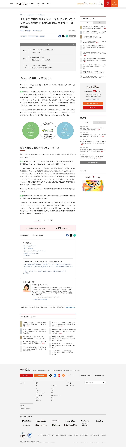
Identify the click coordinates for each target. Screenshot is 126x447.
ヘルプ (39, 435)
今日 (87, 23)
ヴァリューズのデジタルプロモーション (35, 251)
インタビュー (54, 385)
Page (25, 51)
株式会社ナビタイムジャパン (32, 253)
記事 (38, 3)
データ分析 (23, 36)
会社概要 (76, 435)
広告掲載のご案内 (86, 375)
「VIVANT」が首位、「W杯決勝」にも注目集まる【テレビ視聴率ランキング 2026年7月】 (34, 324)
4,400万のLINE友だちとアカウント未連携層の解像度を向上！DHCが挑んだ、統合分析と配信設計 (64, 331)
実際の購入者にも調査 (38, 57)
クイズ (52, 390)
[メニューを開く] (11, 3)
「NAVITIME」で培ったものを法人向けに (43, 49)
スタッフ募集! (55, 435)
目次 (48, 44)
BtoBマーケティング (40, 393)
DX (36, 385)
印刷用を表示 (26, 235)
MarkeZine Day (70, 385)
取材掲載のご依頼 (99, 375)
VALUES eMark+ (28, 248)
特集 (43, 3)
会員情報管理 (63, 435)
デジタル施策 (39, 395)
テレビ (52, 397)
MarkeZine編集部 (36, 30)
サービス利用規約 (84, 435)
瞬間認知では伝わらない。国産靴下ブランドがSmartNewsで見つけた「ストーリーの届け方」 (63, 345)
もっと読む (26, 273)
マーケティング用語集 (25, 408)
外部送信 (104, 435)
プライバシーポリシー (95, 435)
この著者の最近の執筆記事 (39, 299)
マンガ (52, 388)
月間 (99, 23)
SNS (52, 400)
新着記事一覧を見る (93, 162)
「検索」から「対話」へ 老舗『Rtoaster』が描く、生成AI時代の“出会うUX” (45, 271)
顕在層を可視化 (36, 52)
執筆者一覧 (38, 400)
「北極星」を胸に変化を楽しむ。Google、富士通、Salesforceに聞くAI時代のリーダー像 (92, 157)
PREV (38, 220)
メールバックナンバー (94, 99)
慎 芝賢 (28, 30)
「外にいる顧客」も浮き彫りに (40, 65)
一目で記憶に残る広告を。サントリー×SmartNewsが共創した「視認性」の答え (34, 337)
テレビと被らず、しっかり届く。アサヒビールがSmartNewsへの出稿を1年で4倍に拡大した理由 (34, 331)
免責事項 (70, 435)
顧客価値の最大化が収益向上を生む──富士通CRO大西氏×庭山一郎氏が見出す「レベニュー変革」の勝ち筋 (93, 142)
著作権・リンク (46, 435)
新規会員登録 (93, 103)
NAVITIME (27, 256)
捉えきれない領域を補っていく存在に (42, 68)
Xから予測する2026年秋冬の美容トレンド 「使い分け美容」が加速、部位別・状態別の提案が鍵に (93, 135)
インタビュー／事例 (33, 36)
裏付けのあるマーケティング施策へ (41, 60)
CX (36, 388)
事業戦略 (42, 36)
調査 (52, 393)
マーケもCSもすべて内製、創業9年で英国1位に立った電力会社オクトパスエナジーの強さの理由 (92, 150)
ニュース (32, 3)
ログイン (94, 108)
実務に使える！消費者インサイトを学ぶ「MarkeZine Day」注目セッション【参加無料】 (92, 128)
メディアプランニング (56, 395)
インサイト (38, 390)
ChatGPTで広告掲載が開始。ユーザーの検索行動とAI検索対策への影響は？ (34, 342)
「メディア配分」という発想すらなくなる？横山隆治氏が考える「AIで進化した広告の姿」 (63, 352)
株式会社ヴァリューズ (30, 246)
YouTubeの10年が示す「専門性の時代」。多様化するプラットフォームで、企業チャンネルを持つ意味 (63, 338)
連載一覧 (38, 397)
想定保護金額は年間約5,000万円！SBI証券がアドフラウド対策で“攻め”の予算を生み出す (48, 264)
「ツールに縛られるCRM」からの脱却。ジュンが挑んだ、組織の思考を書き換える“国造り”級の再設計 (34, 349)
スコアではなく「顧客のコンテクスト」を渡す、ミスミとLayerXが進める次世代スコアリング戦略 (63, 324)
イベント (49, 3)
